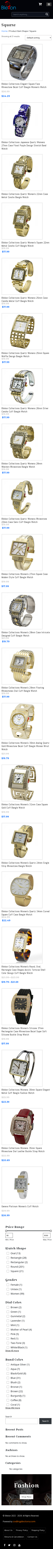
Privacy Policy (22, 1530)
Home (4, 31)
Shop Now (26, 1497)
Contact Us (32, 1537)
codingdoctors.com (24, 1521)
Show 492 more (12, 1408)
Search (8, 1416)
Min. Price (9, 1239)
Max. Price (47, 1239)
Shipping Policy (38, 1530)
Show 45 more (12, 1350)
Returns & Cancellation (14, 1537)
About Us (8, 1530)
